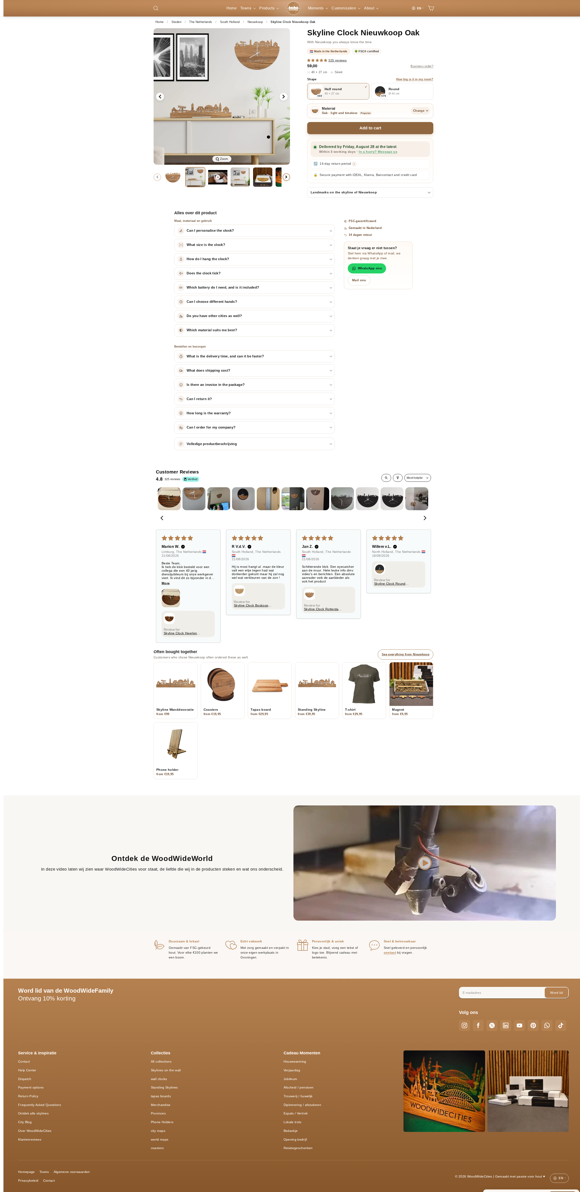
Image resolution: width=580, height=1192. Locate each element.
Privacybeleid (28, 1180)
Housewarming (295, 1061)
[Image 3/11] (240, 177)
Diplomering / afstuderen (302, 1105)
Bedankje (291, 1131)
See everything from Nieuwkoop (405, 654)
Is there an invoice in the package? (216, 385)
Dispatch (24, 1079)
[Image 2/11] (195, 177)
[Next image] (283, 96)
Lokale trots (292, 1122)
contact (390, 952)
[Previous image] (160, 96)
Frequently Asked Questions (39, 1105)
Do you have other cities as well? (214, 316)
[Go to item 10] (392, 498)
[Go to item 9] (367, 498)
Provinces (158, 1113)
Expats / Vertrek (296, 1113)
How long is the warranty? (209, 413)
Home (231, 8)
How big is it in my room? (414, 79)
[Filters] (398, 478)
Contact (24, 1061)
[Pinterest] (533, 1025)
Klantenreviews (29, 1139)
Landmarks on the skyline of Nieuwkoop (344, 192)
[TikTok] (560, 1025)
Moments (316, 8)
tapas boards (161, 1096)
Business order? (422, 66)
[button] (317, 60)
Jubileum (290, 1079)
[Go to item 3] (218, 498)
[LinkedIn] (505, 1025)
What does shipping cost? (208, 370)
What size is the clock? (206, 245)
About (369, 8)
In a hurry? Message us (378, 151)
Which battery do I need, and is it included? (223, 287)
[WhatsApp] (546, 1025)
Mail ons (359, 280)
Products (267, 8)
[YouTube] (519, 1025)
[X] (491, 1025)
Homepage (26, 1172)
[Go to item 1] (169, 498)
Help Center (27, 1070)
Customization (344, 8)
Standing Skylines (164, 1087)
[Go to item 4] (243, 498)
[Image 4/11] (263, 177)
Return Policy (28, 1096)
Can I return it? (199, 399)
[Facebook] (478, 1025)
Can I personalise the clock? (210, 230)
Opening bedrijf (295, 1139)
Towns (246, 8)
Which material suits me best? (212, 330)
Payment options (31, 1087)
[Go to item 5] (268, 498)
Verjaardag (292, 1070)
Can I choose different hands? (212, 302)
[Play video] (218, 177)
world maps (159, 1139)
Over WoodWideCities (35, 1131)
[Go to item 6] (293, 498)
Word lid (556, 992)
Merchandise (161, 1105)
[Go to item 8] (342, 498)
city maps (158, 1131)
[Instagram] (464, 1025)
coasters (157, 1148)
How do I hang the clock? (208, 259)
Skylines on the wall (166, 1070)
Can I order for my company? (211, 427)
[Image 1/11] (173, 177)
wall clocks (159, 1079)
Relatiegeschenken (298, 1148)
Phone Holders (162, 1122)
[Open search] (386, 478)
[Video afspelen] (425, 863)
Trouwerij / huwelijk (298, 1096)
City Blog (25, 1122)
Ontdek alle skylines (33, 1113)
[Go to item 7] (317, 498)
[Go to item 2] (193, 498)
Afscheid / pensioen (299, 1087)
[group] (222, 96)
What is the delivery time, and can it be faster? (225, 356)
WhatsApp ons (370, 268)
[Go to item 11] (416, 498)
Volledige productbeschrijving (212, 444)
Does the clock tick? (204, 273)
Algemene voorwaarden (72, 1172)
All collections (161, 1061)
